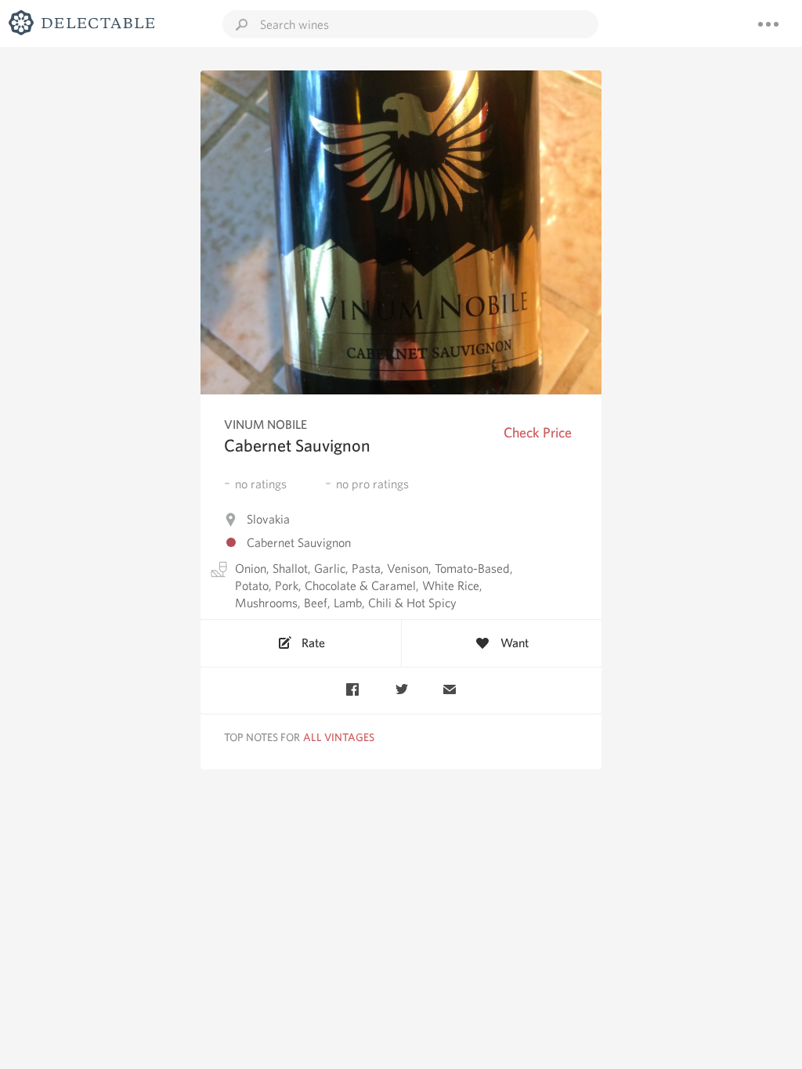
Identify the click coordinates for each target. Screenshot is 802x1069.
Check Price (538, 432)
